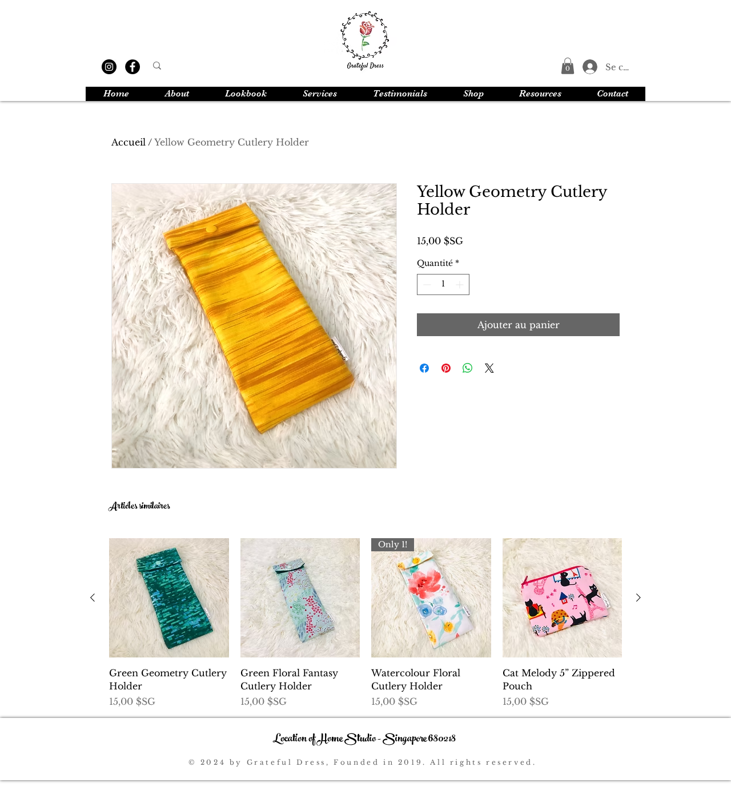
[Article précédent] (92, 597)
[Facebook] (132, 66)
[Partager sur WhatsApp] (468, 368)
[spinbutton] (443, 284)
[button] (568, 66)
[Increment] (460, 284)
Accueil (128, 142)
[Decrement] (426, 284)
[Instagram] (109, 66)
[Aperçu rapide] (169, 598)
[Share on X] (489, 368)
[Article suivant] (638, 597)
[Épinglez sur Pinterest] (446, 368)
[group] (365, 623)
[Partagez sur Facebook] (424, 368)
